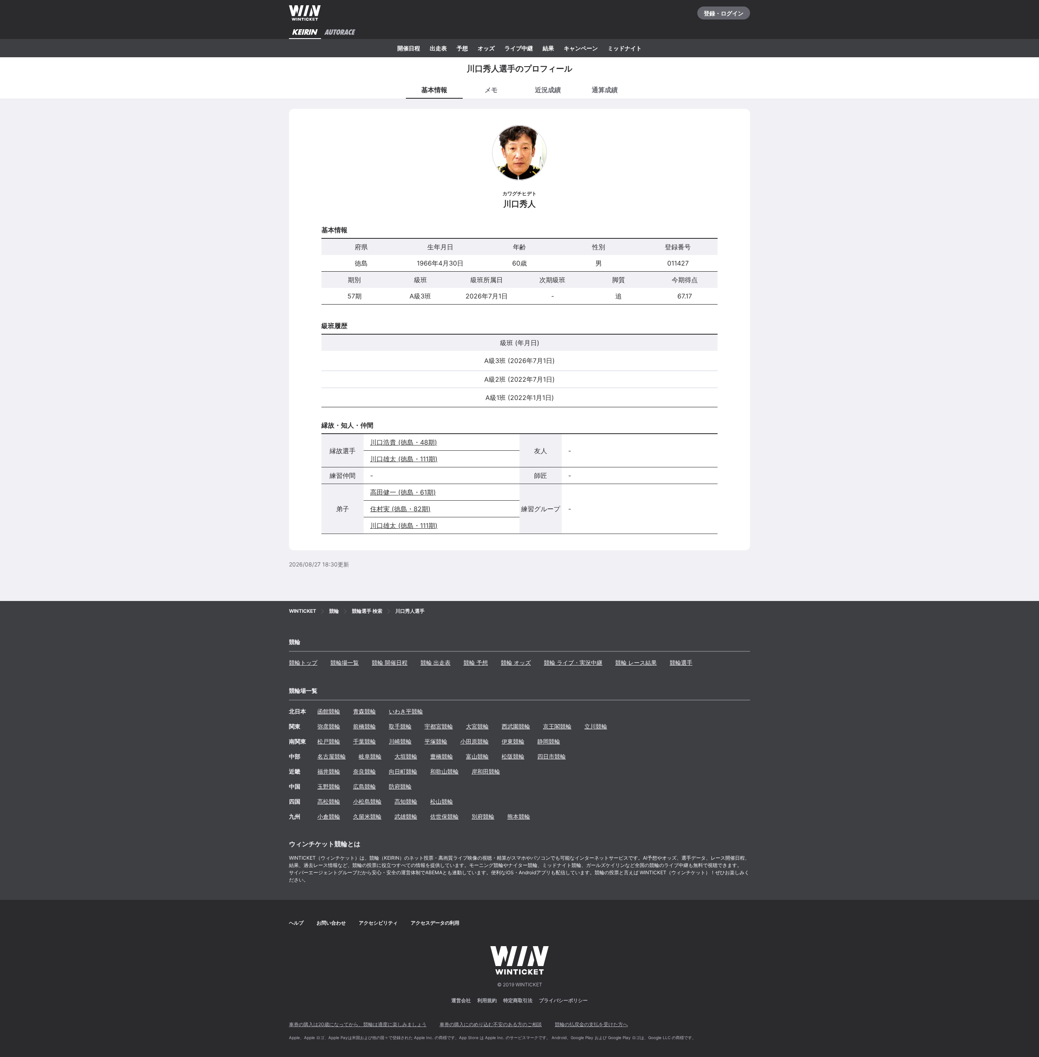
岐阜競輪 (370, 756)
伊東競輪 (513, 741)
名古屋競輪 (331, 756)
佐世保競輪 (444, 816)
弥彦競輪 (328, 726)
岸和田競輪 (486, 771)
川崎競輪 (400, 741)
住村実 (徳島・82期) (400, 509)
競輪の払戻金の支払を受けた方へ (591, 1024)
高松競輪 (328, 801)
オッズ (486, 48)
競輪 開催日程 (389, 662)
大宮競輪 (477, 726)
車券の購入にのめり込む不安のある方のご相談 (491, 1024)
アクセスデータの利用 (435, 923)
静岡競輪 (548, 741)
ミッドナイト (625, 48)
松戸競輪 (328, 741)
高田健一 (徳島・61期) (403, 492)
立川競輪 (595, 726)
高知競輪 (405, 801)
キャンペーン (581, 48)
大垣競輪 (405, 756)
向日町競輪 (403, 771)
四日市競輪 (551, 756)
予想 (462, 48)
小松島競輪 (367, 801)
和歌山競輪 (444, 771)
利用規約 (487, 1000)
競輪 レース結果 (636, 662)
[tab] (491, 89)
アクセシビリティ (378, 923)
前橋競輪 (364, 726)
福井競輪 (328, 771)
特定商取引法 (517, 1000)
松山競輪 (441, 801)
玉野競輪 (328, 786)
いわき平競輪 (406, 711)
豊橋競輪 (441, 756)
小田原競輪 (474, 741)
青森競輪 (364, 711)
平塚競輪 (436, 741)
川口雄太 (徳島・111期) (404, 459)
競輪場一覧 (344, 662)
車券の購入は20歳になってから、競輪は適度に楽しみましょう (358, 1024)
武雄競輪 (405, 816)
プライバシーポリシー (563, 1000)
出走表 (438, 48)
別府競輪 (483, 816)
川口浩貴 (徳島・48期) (403, 442)
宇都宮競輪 (439, 726)
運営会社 (461, 1000)
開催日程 (408, 48)
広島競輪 (364, 786)
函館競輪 (328, 711)
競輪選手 (681, 662)
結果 (548, 48)
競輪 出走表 (435, 662)
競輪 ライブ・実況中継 (573, 662)
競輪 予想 (475, 662)
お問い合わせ (331, 923)
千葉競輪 (364, 741)
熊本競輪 (518, 816)
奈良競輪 (364, 771)
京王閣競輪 (557, 726)
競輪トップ (303, 662)
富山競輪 (477, 756)
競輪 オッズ (516, 662)
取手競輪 (400, 726)
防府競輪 (400, 786)
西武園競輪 (516, 726)
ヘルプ (296, 923)
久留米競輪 (367, 816)
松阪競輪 (513, 756)
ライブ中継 (518, 48)
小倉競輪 (328, 816)
